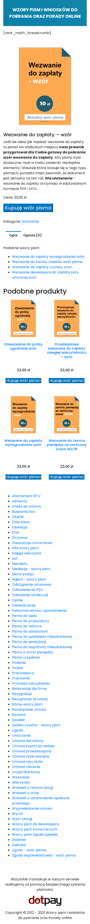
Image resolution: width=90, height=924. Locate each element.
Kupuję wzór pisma (28, 207)
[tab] (13, 235)
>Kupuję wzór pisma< (23, 380)
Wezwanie (30, 221)
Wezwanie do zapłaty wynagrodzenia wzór (48, 256)
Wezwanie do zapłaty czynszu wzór (42, 267)
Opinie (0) (32, 235)
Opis (13, 235)
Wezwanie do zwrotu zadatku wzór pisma (47, 261)
